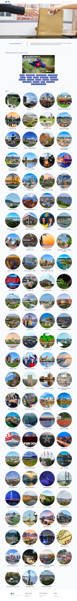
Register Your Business (66, 1)
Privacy (55, 595)
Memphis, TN (36, 77)
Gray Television (42, 595)
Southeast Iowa (45, 79)
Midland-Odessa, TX (44, 77)
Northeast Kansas (53, 77)
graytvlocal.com (28, 595)
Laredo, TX (29, 77)
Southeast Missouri (54, 79)
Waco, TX (43, 81)
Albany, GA (22, 75)
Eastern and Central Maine (41, 75)
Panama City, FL (22, 79)
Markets (41, 596)
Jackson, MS (23, 77)
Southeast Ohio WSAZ (27, 81)
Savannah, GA (38, 79)
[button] (6, 21)
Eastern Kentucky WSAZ (52, 75)
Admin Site (27, 596)
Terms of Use (56, 596)
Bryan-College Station (30, 75)
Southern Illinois (36, 81)
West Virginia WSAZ (50, 81)
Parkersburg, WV (30, 79)
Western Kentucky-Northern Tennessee (39, 84)
